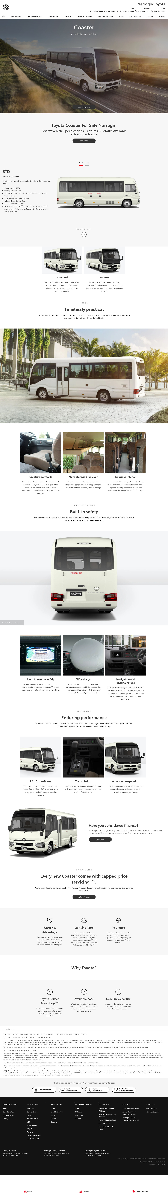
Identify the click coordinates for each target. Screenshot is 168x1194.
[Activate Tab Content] (84, 234)
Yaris (5, 1108)
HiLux (53, 1108)
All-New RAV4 (32, 1118)
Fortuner (30, 1132)
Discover (150, 16)
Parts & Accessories (84, 16)
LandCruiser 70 (56, 1112)
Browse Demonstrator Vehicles (107, 1115)
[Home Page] (6, 7)
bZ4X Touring (32, 1125)
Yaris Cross (31, 1108)
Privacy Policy (132, 1158)
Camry (5, 1118)
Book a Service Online (131, 1108)
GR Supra (78, 1112)
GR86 (77, 1108)
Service (68, 16)
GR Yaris (78, 1118)
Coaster (54, 1122)
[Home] (3, 16)
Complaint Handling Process (156, 1158)
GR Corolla (79, 1115)
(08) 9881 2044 (13, 1155)
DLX (87, 162)
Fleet (121, 16)
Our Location (151, 1108)
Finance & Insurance (105, 16)
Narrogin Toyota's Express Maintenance (131, 1118)
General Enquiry (152, 1112)
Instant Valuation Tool (107, 1120)
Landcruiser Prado (34, 1135)
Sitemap (124, 1158)
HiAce (53, 1115)
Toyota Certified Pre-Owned (107, 1128)
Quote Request (104, 1123)
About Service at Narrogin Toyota (129, 1113)
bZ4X (29, 1122)
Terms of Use (141, 1158)
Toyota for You (135, 16)
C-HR (29, 1115)
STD (81, 162)
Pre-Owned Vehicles (34, 16)
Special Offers (53, 16)
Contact (162, 16)
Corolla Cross (32, 1112)
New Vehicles (16, 16)
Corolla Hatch (8, 1112)
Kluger (29, 1128)
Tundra (53, 1118)
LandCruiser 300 (33, 1138)
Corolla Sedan (8, 1115)
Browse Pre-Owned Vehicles (106, 1109)
